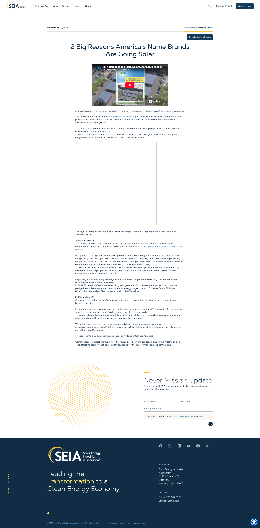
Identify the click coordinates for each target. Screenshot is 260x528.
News (77, 6)
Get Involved (244, 6)
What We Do (41, 6)
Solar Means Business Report (124, 117)
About (87, 6)
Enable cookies (181, 416)
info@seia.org (172, 500)
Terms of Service (110, 523)
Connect (66, 6)
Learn (55, 6)
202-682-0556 (173, 497)
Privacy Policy (125, 523)
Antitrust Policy (139, 523)
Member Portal (224, 6)
